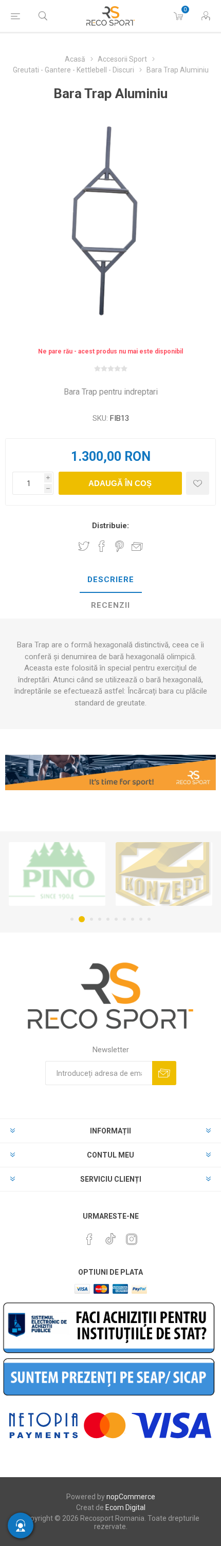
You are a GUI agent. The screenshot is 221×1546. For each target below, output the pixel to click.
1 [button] (71, 919)
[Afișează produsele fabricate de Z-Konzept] (164, 874)
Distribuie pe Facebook (101, 546)
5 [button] (107, 919)
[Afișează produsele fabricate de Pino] (57, 874)
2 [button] (82, 919)
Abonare (164, 1073)
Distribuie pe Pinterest (119, 546)
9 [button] (140, 919)
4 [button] (99, 919)
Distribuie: (110, 525)
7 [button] (124, 919)
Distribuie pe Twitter (83, 546)
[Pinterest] (89, 1239)
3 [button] (91, 919)
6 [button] (116, 919)
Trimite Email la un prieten (137, 546)
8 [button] (132, 919)
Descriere (110, 579)
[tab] (110, 580)
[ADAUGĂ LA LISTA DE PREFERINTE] (197, 483)
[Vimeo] (110, 1236)
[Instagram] (131, 1239)
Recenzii (110, 605)
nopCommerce (130, 1497)
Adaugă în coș (120, 483)
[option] (57, 874)
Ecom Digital (125, 1507)
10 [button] (149, 919)
